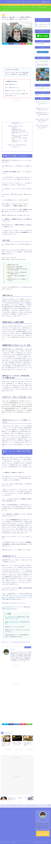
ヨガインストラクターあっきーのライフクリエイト (25, 2)
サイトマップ (16, 10)
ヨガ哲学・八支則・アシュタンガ (8, 642)
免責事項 (13, 842)
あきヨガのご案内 (42, 7)
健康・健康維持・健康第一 (18, 642)
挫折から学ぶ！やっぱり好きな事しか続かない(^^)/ (43, 109)
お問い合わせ (6, 10)
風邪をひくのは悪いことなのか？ (16, 126)
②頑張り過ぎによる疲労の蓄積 (18, 130)
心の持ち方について (16, 146)
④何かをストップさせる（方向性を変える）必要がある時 (20, 136)
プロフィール (24, 7)
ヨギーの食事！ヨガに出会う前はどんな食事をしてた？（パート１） (43, 127)
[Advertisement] (17, 56)
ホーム (4, 7)
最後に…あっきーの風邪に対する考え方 (17, 145)
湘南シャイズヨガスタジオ (12, 621)
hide (21, 123)
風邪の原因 (14, 127)
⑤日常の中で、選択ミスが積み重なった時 (20, 138)
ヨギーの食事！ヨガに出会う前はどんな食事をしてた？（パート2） (43, 121)
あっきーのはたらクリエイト (29, 10)
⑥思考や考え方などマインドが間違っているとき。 (20, 141)
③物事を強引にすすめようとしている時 (20, 133)
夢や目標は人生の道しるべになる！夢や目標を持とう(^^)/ (43, 114)
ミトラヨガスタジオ (11, 617)
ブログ (33, 7)
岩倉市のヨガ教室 (26, 642)
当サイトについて (13, 7)
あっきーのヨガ (6, 606)
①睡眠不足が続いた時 (16, 129)
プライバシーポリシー (6, 842)
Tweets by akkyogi (40, 43)
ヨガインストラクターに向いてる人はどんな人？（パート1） (43, 103)
